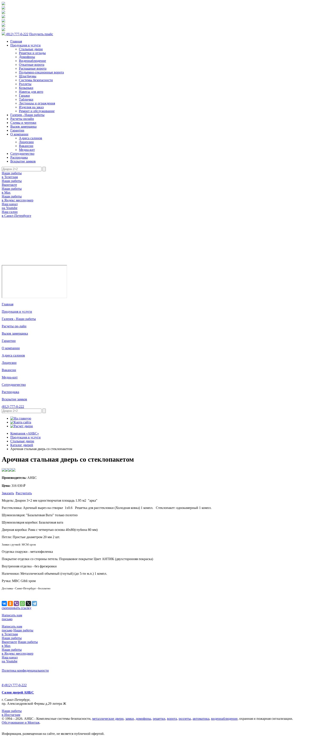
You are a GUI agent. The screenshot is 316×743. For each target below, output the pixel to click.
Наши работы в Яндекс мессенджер (17, 198)
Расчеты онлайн (22, 119)
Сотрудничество (22, 153)
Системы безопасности (36, 80)
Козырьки (26, 88)
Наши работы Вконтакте (12, 183)
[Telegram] (34, 603)
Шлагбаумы (27, 76)
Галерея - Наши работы (27, 115)
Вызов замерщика (23, 126)
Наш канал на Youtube (10, 206)
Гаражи (24, 95)
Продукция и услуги (25, 45)
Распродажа (19, 157)
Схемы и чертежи (23, 122)
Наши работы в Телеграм (12, 175)
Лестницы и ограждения (37, 103)
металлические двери (108, 718)
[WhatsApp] (22, 603)
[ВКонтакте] (4, 603)
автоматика (201, 718)
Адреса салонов (30, 138)
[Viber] (16, 603)
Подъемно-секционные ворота (41, 72)
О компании (19, 134)
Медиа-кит (27, 150)
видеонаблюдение (224, 718)
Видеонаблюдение (32, 61)
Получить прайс (41, 34)
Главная (16, 41)
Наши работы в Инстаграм (12, 713)
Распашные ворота (32, 68)
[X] (28, 603)
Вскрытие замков (23, 161)
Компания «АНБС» (24, 433)
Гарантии (17, 130)
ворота (172, 718)
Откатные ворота (31, 64)
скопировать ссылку (16, 608)
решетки (159, 718)
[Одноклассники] (10, 603)
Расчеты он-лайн (14, 326)
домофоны (143, 718)
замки (129, 718)
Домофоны (27, 57)
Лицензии (26, 142)
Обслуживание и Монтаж (21, 722)
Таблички (26, 99)
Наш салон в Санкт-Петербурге (16, 214)
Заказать (8, 493)
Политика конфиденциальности (25, 670)
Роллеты (25, 84)
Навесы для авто (31, 91)
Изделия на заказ (31, 107)
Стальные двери (31, 49)
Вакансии (26, 146)
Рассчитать (24, 493)
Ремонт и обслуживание (37, 111)
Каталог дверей (21, 445)
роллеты (185, 718)
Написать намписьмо (12, 617)
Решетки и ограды (32, 53)
